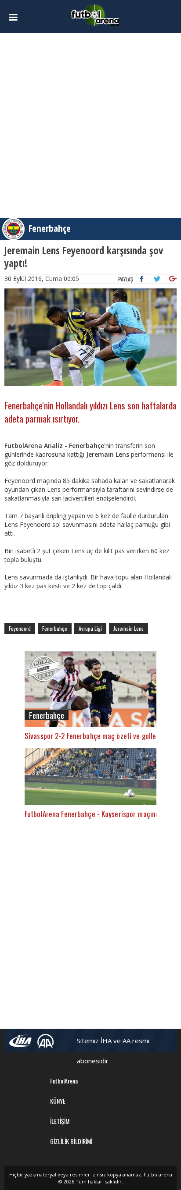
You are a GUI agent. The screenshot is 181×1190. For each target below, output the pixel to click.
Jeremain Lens (128, 628)
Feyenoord (20, 628)
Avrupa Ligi (90, 628)
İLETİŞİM (59, 1121)
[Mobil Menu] (17, 17)
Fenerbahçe (50, 228)
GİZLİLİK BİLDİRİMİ (71, 1141)
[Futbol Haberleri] (95, 15)
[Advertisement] (90, 125)
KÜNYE (57, 1100)
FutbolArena (64, 1080)
